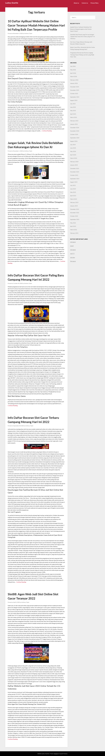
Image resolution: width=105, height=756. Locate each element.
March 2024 (73, 158)
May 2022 (73, 223)
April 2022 (73, 226)
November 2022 (74, 212)
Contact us (85, 3)
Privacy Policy (94, 3)
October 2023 (74, 175)
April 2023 (73, 195)
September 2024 (74, 138)
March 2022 (73, 229)
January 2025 (74, 124)
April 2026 (73, 73)
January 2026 (74, 83)
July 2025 (73, 103)
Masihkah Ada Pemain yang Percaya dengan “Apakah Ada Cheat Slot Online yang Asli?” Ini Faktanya (82, 36)
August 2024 (73, 141)
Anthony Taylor (28, 33)
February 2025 (74, 120)
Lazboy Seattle (11, 3)
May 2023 (73, 192)
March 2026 (73, 76)
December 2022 (74, 209)
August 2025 (73, 100)
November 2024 (74, 131)
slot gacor (73, 242)
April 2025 (73, 114)
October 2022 (74, 216)
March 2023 (73, 199)
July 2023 (73, 185)
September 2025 (74, 97)
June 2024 (73, 148)
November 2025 (74, 90)
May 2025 (73, 110)
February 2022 (74, 233)
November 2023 (74, 172)
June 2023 (73, 189)
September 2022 (74, 219)
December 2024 (74, 127)
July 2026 (73, 66)
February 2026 (74, 80)
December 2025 (74, 87)
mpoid (72, 246)
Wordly (56, 753)
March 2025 (73, 117)
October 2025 (74, 93)
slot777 (72, 253)
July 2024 (73, 144)
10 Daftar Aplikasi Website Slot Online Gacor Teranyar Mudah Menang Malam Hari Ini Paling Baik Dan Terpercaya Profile (36, 25)
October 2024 (74, 134)
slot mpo (72, 257)
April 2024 (73, 155)
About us (76, 3)
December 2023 (74, 168)
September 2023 (74, 178)
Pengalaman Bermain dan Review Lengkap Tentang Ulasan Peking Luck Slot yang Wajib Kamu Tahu (82, 54)
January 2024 (74, 165)
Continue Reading (47, 131)
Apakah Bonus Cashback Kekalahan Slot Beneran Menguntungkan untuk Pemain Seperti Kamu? (81, 29)
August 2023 (73, 182)
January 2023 (74, 206)
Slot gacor (73, 261)
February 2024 (74, 161)
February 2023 (74, 202)
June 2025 (73, 107)
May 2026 (73, 69)
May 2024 (73, 151)
